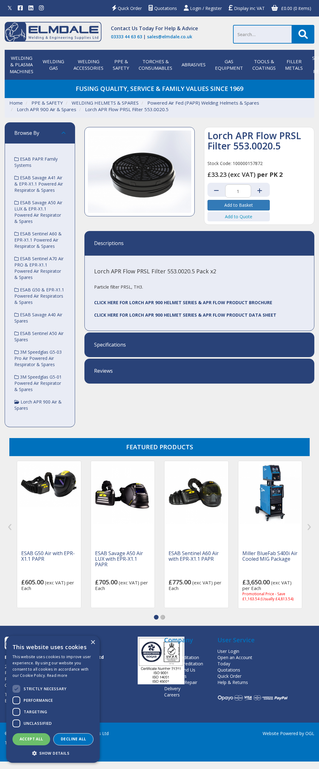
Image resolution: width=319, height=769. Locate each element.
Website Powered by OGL (288, 733)
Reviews (103, 371)
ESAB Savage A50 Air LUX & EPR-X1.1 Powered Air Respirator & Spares (38, 212)
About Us (173, 651)
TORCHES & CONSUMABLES (155, 64)
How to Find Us (179, 670)
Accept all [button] (31, 739)
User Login (228, 651)
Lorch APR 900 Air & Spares (46, 109)
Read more (57, 675)
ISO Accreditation (181, 657)
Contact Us (124, 28)
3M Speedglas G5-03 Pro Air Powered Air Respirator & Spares (38, 358)
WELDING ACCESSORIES (88, 64)
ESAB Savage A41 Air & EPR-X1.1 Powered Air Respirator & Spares (38, 184)
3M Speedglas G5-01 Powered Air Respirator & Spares (38, 383)
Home (16, 103)
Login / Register (205, 8)
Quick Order (129, 8)
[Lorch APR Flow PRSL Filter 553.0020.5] (139, 171)
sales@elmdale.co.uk (169, 37)
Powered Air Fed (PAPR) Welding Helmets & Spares (203, 103)
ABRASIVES (194, 64)
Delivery (172, 688)
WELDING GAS (53, 64)
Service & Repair (180, 682)
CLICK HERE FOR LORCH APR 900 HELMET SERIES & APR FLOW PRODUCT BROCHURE (183, 302)
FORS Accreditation (183, 664)
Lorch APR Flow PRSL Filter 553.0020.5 (127, 109)
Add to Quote (238, 216)
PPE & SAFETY (121, 64)
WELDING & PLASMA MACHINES (21, 64)
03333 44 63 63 (126, 37)
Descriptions (109, 243)
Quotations (165, 8)
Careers (172, 695)
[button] (156, 617)
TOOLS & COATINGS (264, 64)
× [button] (92, 642)
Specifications (110, 345)
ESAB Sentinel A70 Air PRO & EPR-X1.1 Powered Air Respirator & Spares (39, 268)
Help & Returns (232, 682)
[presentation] (9, 527)
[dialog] (53, 699)
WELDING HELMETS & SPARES (105, 103)
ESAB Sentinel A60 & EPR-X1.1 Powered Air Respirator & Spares (38, 240)
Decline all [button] (73, 739)
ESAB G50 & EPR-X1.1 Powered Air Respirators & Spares (39, 296)
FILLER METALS (294, 64)
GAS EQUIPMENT (229, 64)
